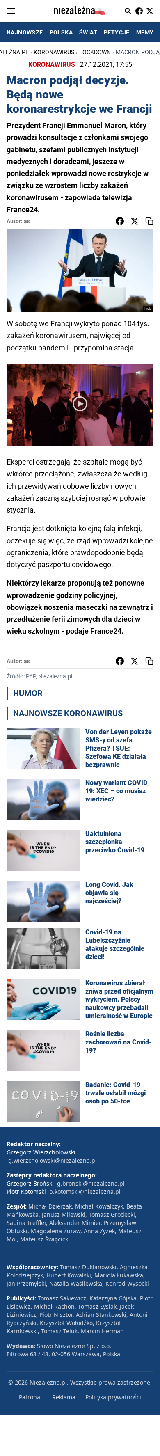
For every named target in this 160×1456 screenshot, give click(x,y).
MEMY (145, 32)
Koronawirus (54, 52)
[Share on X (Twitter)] (134, 221)
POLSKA (61, 32)
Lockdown (95, 52)
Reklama (63, 1397)
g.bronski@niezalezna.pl (91, 1183)
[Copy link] (149, 221)
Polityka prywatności (113, 1397)
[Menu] (10, 11)
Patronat (30, 1397)
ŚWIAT (88, 32)
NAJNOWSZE (25, 32)
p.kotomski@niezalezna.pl (85, 1191)
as (27, 221)
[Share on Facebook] (120, 221)
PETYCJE (117, 32)
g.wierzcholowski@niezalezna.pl (52, 1160)
